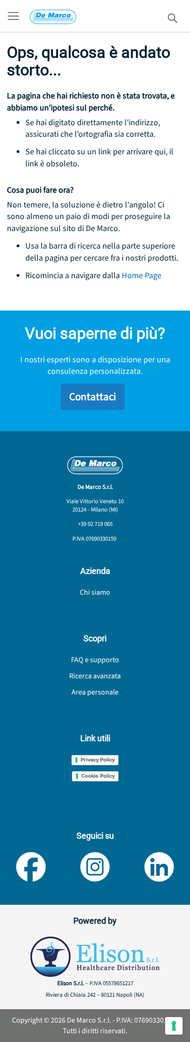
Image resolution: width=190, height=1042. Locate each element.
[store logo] (53, 17)
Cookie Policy (98, 776)
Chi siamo (95, 592)
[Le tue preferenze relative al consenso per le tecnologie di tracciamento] (174, 1026)
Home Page (141, 275)
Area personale (95, 692)
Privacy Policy (98, 759)
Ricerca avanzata (95, 676)
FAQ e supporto (95, 660)
